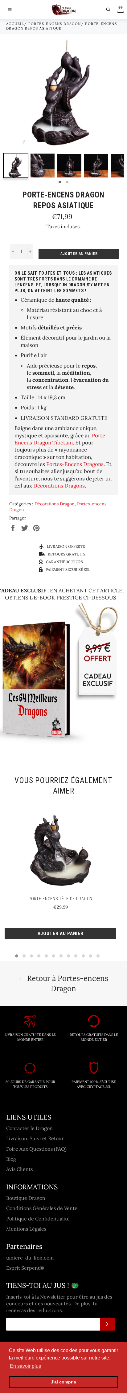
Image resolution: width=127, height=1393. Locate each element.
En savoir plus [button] (25, 1366)
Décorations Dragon (55, 504)
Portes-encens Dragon (54, 24)
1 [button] (60, 182)
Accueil (15, 24)
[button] (16, 956)
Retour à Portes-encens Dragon (66, 983)
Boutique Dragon (25, 1198)
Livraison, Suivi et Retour (35, 1138)
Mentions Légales (26, 1229)
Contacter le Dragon (29, 1128)
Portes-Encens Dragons (75, 464)
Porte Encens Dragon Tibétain (59, 439)
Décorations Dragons (59, 485)
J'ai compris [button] (63, 1381)
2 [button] (67, 182)
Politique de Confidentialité (38, 1219)
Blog (11, 1159)
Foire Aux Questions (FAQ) (36, 1149)
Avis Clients (19, 1169)
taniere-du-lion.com (30, 1258)
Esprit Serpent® (25, 1268)
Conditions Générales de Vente (41, 1208)
